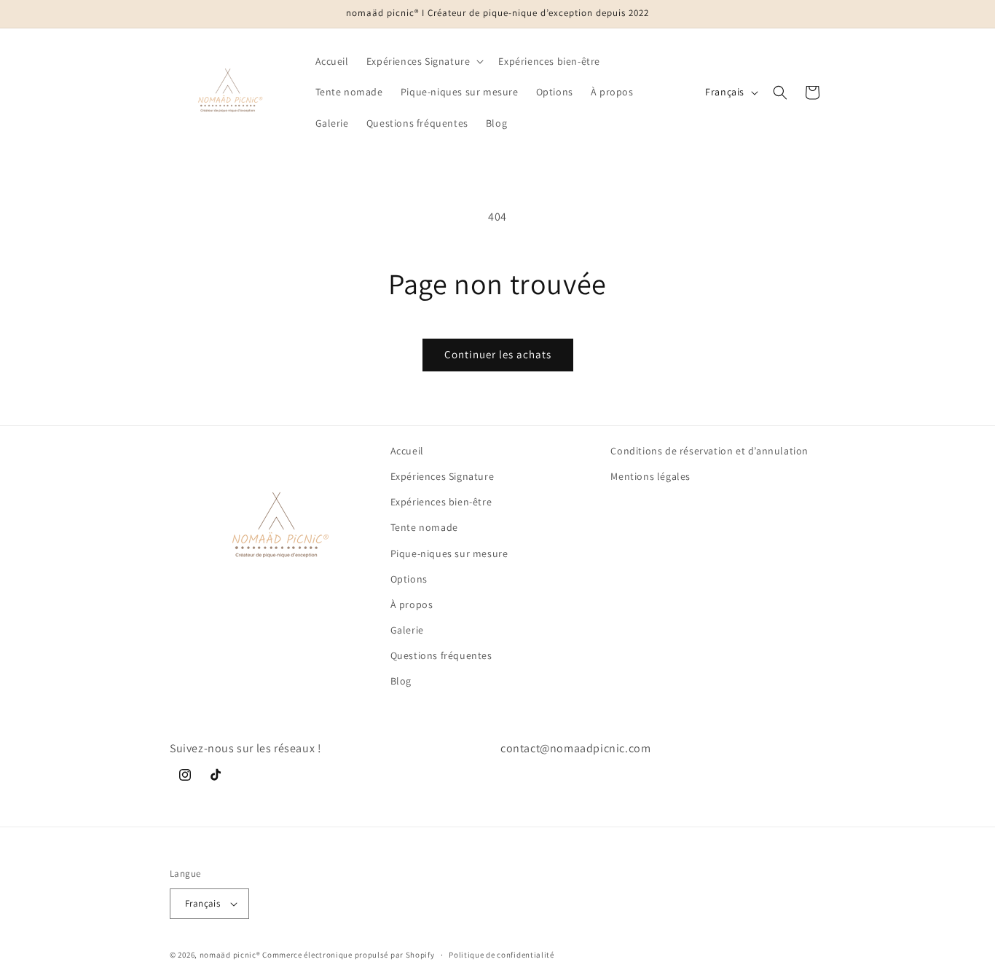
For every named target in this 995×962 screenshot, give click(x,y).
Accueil (407, 450)
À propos (411, 605)
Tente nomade (424, 528)
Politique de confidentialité (501, 954)
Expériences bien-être (441, 502)
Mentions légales (650, 477)
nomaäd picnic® (230, 955)
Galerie (407, 630)
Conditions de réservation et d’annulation (709, 450)
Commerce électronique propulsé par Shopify (348, 955)
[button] (424, 61)
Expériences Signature (442, 477)
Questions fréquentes (441, 656)
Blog (401, 681)
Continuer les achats (497, 354)
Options (409, 579)
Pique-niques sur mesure (449, 553)
